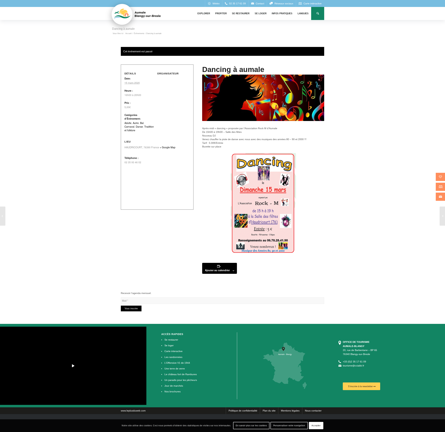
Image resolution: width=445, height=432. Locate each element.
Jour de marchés (173, 385)
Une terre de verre (174, 368)
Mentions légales (290, 410)
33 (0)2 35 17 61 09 (355, 361)
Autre (136, 123)
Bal (142, 123)
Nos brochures (172, 391)
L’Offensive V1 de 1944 (177, 362)
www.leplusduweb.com (133, 410)
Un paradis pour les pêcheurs (180, 380)
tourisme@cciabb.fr (353, 365)
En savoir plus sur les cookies (251, 425)
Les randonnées (173, 357)
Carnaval (129, 126)
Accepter (316, 425)
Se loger (169, 345)
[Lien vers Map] (310, 3)
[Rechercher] (317, 13)
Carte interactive (173, 351)
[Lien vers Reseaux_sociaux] (281, 3)
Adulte (127, 123)
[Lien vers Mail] (257, 3)
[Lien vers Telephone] (235, 3)
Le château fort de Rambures (180, 374)
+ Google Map (167, 147)
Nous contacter (313, 410)
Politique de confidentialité (243, 410)
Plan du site (269, 410)
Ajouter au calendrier (217, 270)
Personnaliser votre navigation (289, 425)
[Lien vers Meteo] (213, 3)
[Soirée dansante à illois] (2, 216)
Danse (139, 126)
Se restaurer (171, 339)
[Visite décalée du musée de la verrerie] (442, 216)
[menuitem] (204, 13)
